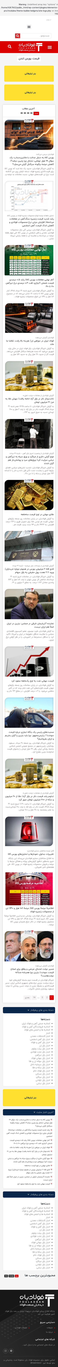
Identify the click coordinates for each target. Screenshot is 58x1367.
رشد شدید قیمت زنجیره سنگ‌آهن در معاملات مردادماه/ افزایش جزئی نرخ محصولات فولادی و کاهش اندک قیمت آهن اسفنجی (29, 1133)
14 (34, 997)
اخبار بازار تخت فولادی (40, 1052)
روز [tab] (16, 1276)
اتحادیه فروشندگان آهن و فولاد (36, 1026)
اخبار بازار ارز (44, 1045)
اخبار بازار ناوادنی (43, 1080)
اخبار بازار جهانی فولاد (40, 1058)
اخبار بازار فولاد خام (41, 1070)
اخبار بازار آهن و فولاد (40, 1042)
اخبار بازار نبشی (43, 1083)
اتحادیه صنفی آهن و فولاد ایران (36, 1023)
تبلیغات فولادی (21, 1327)
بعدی (27, 997)
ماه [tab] (6, 1276)
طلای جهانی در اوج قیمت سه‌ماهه (37, 1165)
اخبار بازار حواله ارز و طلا (39, 1061)
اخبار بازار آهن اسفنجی (40, 1039)
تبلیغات (50, 1327)
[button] (29, 26)
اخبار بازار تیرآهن (42, 1055)
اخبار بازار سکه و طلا (41, 1067)
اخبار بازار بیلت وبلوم (41, 1048)
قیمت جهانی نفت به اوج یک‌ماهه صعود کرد (33, 1184)
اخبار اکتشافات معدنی (40, 1036)
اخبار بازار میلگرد (43, 1077)
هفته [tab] (11, 1276)
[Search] (17, 35)
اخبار (48, 1033)
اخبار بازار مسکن (43, 1074)
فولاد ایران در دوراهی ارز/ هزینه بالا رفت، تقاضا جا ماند (30, 1147)
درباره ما (49, 1332)
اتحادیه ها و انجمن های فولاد (37, 1029)
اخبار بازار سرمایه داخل (40, 1064)
